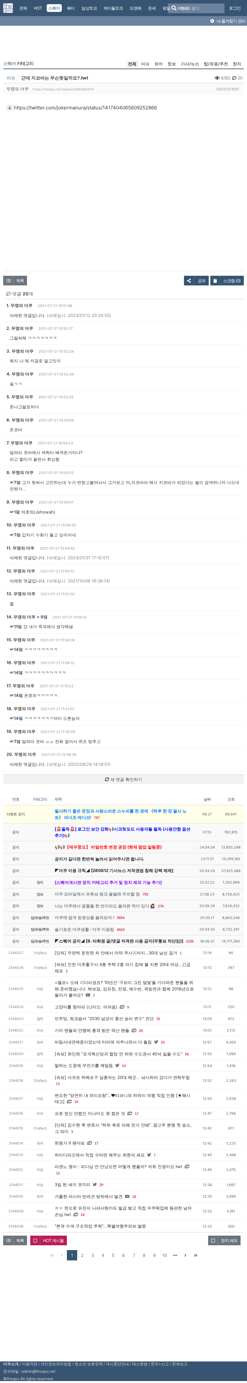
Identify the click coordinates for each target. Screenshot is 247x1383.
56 (187, 1054)
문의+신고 (160, 1363)
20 (141, 1031)
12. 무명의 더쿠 (20, 570)
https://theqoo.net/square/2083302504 (63, 89)
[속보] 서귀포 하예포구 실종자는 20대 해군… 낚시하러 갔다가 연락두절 (122, 1077)
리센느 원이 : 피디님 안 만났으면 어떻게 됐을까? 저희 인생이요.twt (118, 1166)
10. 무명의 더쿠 (20, 524)
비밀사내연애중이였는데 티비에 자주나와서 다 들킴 (103, 1041)
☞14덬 (16, 649)
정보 (172, 63)
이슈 (145, 63)
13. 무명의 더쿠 (20, 593)
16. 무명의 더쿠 (20, 662)
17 (137, 1114)
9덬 (44, 616)
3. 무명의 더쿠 (19, 351)
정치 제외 (229, 1240)
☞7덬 (15, 482)
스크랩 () (232, 280)
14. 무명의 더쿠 (20, 616)
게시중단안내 (117, 1363)
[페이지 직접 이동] (175, 1255)
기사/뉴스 (190, 63)
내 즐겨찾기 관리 (230, 20)
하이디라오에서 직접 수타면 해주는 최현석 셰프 (100, 1154)
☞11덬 (16, 626)
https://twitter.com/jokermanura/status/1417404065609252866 (85, 108)
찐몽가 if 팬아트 (70, 1143)
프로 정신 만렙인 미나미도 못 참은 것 (90, 1113)
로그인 (235, 8)
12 (58, 1173)
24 (83, 1215)
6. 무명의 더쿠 (19, 419)
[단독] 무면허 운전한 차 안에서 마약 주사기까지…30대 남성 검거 (116, 952)
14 (124, 1066)
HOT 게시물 (53, 1240)
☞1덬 (15, 512)
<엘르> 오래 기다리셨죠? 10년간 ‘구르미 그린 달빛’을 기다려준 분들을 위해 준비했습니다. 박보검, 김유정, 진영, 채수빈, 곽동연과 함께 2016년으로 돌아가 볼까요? (124, 989)
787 (97, 818)
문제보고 (180, 1363)
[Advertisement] (123, 44)
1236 (190, 941)
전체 (132, 63)
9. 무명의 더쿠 (19, 502)
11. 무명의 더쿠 (20, 548)
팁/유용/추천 (216, 63)
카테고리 (18, 63)
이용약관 (29, 1363)
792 (145, 894)
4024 (120, 930)
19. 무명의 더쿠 (20, 731)
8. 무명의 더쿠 (19, 472)
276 (161, 906)
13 (58, 1084)
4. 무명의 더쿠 (19, 373)
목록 (20, 280)
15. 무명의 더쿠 (20, 639)
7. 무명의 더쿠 (19, 442)
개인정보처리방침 (56, 1363)
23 (163, 1042)
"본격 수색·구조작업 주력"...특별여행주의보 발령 (100, 1226)
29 (101, 1185)
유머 (158, 63)
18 (134, 1197)
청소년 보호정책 (89, 1363)
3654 (120, 918)
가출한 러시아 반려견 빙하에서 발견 (89, 1196)
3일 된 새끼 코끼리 (72, 1184)
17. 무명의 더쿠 (20, 685)
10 (76, 1102)
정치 (237, 63)
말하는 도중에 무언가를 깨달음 (84, 1065)
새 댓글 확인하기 (125, 779)
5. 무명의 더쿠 (19, 396)
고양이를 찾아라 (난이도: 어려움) (86, 1006)
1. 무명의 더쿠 (19, 305)
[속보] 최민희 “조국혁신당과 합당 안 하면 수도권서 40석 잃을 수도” (118, 1053)
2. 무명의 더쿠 (19, 328)
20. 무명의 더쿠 (21, 754)
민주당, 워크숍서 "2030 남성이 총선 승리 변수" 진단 (104, 1018)
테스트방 (140, 1363)
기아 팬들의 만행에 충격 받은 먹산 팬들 (92, 1030)
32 (158, 1019)
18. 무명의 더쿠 (20, 708)
